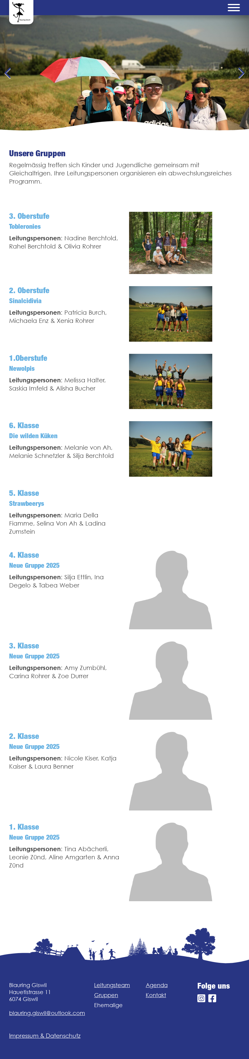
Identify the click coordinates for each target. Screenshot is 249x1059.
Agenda (157, 985)
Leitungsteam (112, 985)
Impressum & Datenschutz (44, 1035)
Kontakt (156, 995)
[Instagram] (201, 998)
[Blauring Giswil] (21, 12)
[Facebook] (212, 998)
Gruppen (106, 995)
